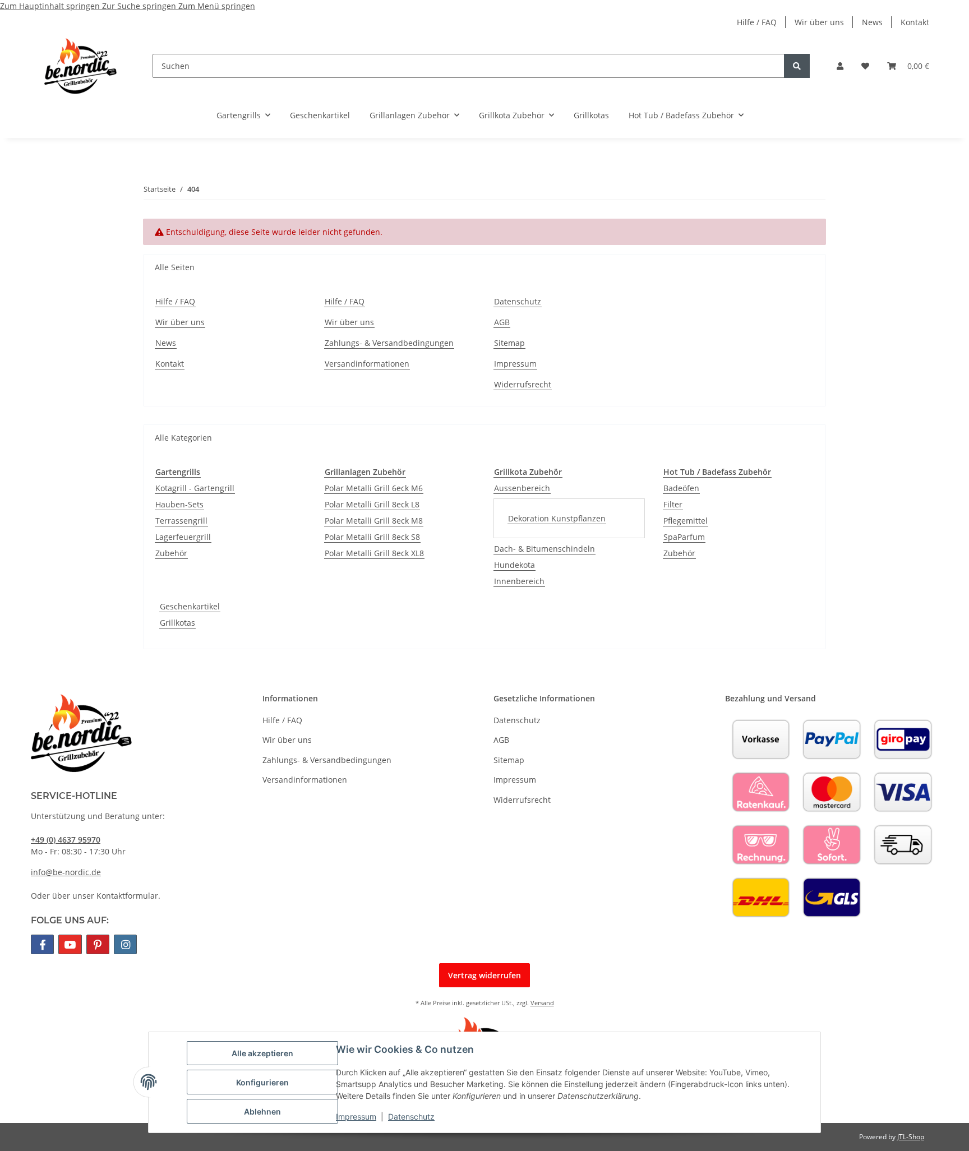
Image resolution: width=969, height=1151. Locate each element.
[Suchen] (797, 66)
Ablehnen (262, 1111)
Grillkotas (177, 622)
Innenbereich (519, 581)
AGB (502, 322)
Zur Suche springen (140, 6)
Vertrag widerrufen (484, 975)
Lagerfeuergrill (183, 536)
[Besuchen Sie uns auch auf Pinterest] (97, 944)
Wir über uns (819, 22)
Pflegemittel (685, 520)
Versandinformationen (367, 363)
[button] (840, 66)
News (872, 22)
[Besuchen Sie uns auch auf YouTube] (69, 944)
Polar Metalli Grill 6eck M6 (374, 488)
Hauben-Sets (179, 504)
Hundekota (514, 565)
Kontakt (915, 22)
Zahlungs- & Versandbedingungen (389, 343)
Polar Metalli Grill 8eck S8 (372, 536)
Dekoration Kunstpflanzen (557, 518)
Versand (542, 1003)
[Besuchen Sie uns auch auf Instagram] (125, 944)
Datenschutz (411, 1116)
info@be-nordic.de (66, 872)
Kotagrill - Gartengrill (194, 488)
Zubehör (171, 553)
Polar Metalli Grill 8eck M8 (374, 520)
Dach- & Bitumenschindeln (544, 548)
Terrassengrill (181, 520)
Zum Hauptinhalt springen (51, 6)
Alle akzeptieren (262, 1053)
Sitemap (509, 343)
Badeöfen (681, 488)
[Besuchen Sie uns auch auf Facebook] (42, 944)
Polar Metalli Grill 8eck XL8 (374, 553)
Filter (672, 504)
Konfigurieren (262, 1082)
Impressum (356, 1116)
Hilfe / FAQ (757, 22)
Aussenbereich (522, 488)
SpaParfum (684, 536)
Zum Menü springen (216, 6)
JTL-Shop (910, 1136)
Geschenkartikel (190, 606)
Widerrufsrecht (522, 384)
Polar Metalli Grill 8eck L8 (372, 504)
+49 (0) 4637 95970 (65, 839)
